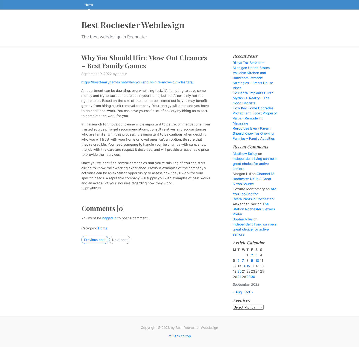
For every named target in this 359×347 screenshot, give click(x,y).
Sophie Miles (243, 219)
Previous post (95, 240)
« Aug (237, 292)
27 (239, 277)
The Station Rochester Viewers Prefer (254, 209)
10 (257, 260)
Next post (120, 240)
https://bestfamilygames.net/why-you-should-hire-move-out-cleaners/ (137, 82)
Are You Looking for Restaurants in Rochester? (254, 194)
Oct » (249, 292)
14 (244, 266)
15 (248, 266)
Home (89, 5)
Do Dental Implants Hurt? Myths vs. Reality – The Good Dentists (253, 98)
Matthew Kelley (245, 154)
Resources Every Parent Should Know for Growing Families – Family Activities (254, 133)
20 (239, 271)
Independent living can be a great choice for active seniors (255, 164)
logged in (109, 218)
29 (248, 277)
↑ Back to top (179, 336)
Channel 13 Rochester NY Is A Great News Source (253, 179)
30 (253, 277)
